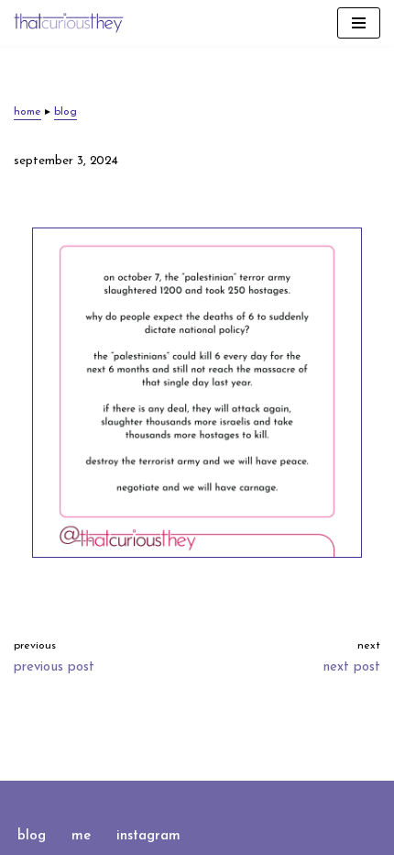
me (81, 836)
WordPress (255, 798)
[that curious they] (69, 23)
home (27, 111)
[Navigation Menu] (358, 23)
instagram (148, 836)
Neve (122, 798)
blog (65, 111)
